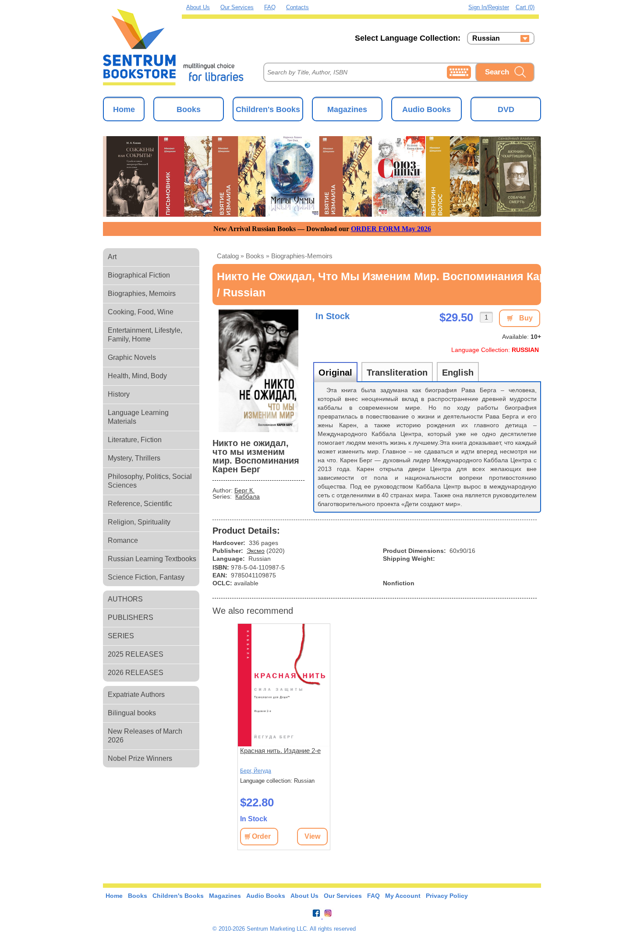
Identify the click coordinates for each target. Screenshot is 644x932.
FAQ (270, 7)
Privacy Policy (447, 895)
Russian (486, 38)
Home (124, 109)
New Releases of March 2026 (145, 736)
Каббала (247, 496)
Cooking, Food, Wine (140, 312)
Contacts (297, 7)
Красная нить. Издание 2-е (280, 750)
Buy (526, 318)
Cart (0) (525, 7)
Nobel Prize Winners (140, 758)
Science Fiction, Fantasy (146, 577)
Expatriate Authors (136, 694)
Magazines (347, 109)
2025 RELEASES (135, 654)
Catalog (228, 256)
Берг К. (244, 490)
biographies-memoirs (302, 256)
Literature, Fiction (135, 439)
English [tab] (458, 372)
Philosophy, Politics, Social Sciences (150, 481)
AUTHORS (125, 599)
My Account (403, 895)
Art (112, 256)
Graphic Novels (132, 357)
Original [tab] (335, 372)
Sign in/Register (488, 7)
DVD (506, 109)
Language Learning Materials (138, 417)
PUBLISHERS (130, 617)
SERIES (121, 636)
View (312, 836)
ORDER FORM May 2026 (391, 228)
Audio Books (426, 109)
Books (189, 109)
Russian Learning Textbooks (152, 559)
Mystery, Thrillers (134, 458)
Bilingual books (132, 713)
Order (261, 836)
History (119, 394)
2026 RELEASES (135, 672)
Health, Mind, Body (137, 376)
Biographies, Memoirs (142, 293)
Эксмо (256, 550)
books (255, 256)
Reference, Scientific (140, 503)
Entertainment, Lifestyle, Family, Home (145, 335)
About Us (198, 7)
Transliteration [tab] (397, 372)
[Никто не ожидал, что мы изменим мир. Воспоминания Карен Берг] (258, 370)
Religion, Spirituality (139, 522)
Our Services (237, 7)
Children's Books (268, 109)
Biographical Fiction (139, 275)
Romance (123, 540)
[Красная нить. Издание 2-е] (284, 685)
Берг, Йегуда (255, 771)
